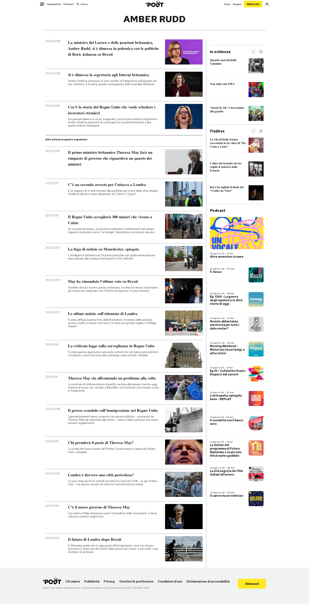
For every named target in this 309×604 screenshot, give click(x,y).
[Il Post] (154, 4)
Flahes (217, 131)
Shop (227, 4)
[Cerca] (78, 4)
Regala (237, 4)
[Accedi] (267, 4)
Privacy (109, 581)
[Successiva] (261, 52)
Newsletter (54, 4)
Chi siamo (72, 581)
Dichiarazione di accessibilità (208, 581)
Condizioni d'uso (170, 581)
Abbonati (253, 4)
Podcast (68, 4)
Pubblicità (91, 581)
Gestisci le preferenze (136, 581)
